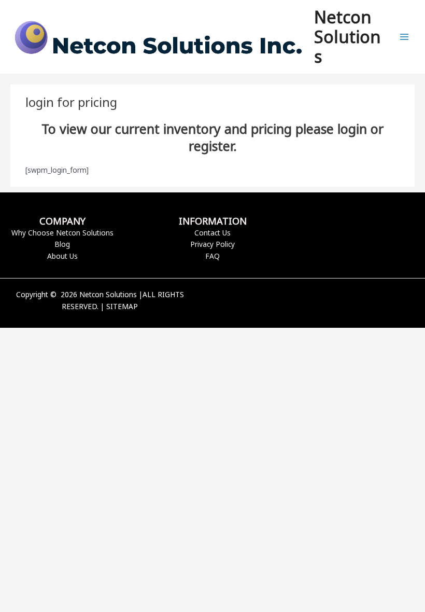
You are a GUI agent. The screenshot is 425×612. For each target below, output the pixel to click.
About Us (62, 256)
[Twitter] (325, 301)
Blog (62, 244)
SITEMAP (122, 306)
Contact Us (212, 233)
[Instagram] (341, 301)
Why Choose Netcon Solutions (62, 233)
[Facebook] (310, 301)
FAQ (212, 256)
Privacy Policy (212, 244)
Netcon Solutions (347, 37)
